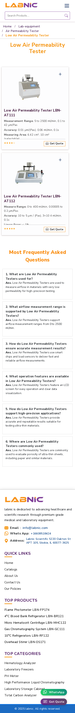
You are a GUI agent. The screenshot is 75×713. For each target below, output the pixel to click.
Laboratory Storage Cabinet (24, 689)
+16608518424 (41, 533)
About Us (11, 576)
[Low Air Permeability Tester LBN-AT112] (29, 173)
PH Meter (11, 676)
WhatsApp (56, 692)
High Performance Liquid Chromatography (34, 682)
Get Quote (56, 702)
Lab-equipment (29, 26)
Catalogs (10, 569)
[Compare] (60, 75)
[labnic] (21, 5)
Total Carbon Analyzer (21, 695)
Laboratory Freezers (19, 669)
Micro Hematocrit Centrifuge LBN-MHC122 (35, 623)
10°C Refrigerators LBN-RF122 (26, 636)
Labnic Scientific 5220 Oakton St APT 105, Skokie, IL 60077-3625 (48, 541)
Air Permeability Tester (22, 31)
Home (7, 26)
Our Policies (12, 589)
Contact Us (12, 582)
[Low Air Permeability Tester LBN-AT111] (29, 87)
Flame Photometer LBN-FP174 (27, 610)
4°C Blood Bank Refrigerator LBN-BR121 (34, 616)
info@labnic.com (35, 528)
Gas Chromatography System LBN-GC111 (34, 629)
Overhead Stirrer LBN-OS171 (25, 642)
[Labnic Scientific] (24, 501)
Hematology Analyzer (20, 663)
